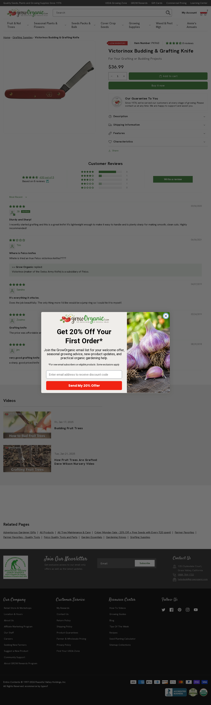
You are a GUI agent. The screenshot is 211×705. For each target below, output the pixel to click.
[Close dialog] (165, 316)
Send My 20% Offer (84, 385)
